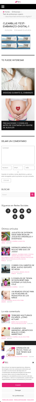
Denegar (18, 390)
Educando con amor (24, 255)
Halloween (5, 257)
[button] (33, 362)
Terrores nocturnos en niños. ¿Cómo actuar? (21, 317)
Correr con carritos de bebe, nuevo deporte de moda (22, 267)
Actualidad (15, 272)
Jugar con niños (14, 257)
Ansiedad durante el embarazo (18, 93)
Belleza (9, 356)
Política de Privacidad (20, 399)
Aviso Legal (30, 399)
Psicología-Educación (13, 259)
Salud (14, 356)
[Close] (6, 343)
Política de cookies (7, 399)
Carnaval (14, 254)
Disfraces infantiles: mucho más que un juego (21, 250)
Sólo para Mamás (22, 356)
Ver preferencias (18, 396)
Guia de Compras (12, 241)
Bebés (13, 322)
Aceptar (18, 385)
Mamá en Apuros (24, 30)
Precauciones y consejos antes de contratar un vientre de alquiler (18, 125)
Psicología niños (21, 322)
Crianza (3, 241)
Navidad (23, 257)
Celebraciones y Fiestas (25, 254)
